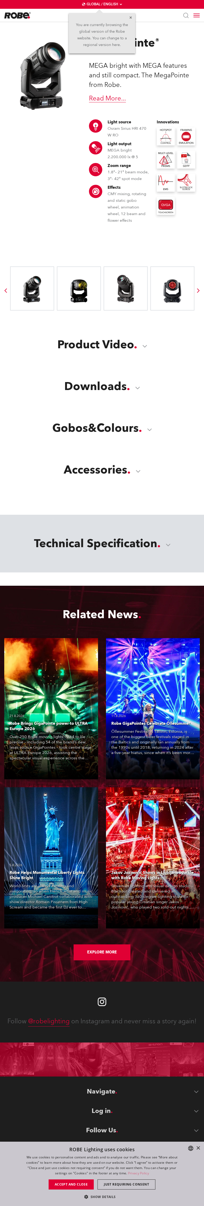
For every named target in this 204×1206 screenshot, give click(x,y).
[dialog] (102, 1174)
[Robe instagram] (102, 1002)
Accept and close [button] (71, 1184)
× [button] (198, 1148)
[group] (5, 290)
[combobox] (190, 1148)
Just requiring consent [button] (126, 1184)
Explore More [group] (102, 952)
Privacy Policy (138, 1173)
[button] (102, 1197)
